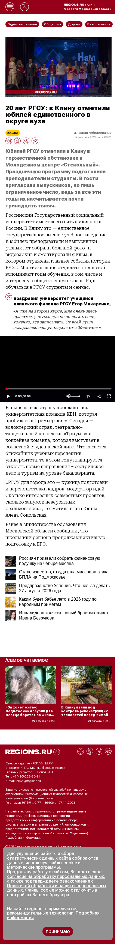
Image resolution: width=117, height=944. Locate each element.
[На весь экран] (109, 396)
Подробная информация (23, 837)
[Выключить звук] (68, 396)
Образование (101, 133)
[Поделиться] (99, 396)
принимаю (58, 931)
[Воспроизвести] (8, 396)
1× (88, 396)
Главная (81, 133)
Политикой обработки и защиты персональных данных (56, 888)
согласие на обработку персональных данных (55, 876)
